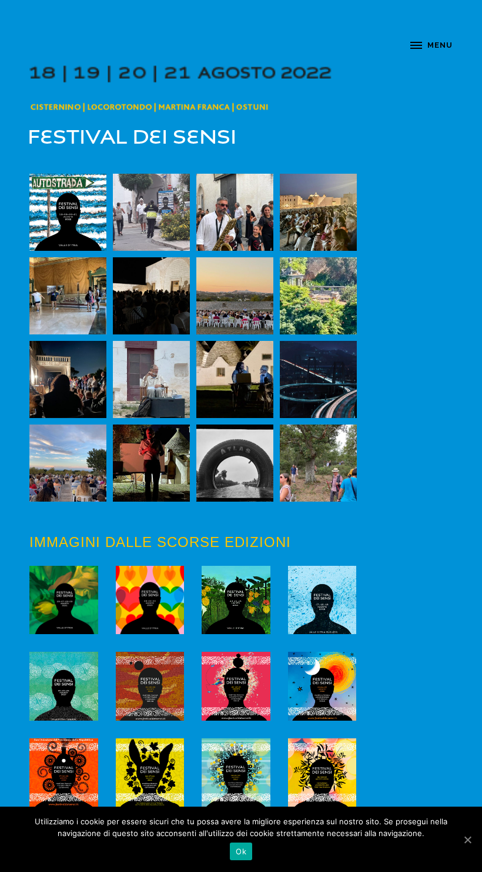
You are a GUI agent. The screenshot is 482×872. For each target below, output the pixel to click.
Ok (241, 851)
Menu (440, 45)
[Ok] (467, 840)
